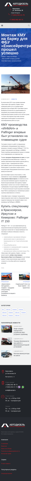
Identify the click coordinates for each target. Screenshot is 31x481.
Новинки (14, 309)
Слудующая (26, 281)
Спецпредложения (6, 473)
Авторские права (6, 453)
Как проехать (9, 376)
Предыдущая (5, 281)
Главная (3, 56)
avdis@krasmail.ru (10, 390)
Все (3, 309)
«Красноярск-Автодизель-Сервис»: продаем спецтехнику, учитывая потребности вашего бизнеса (8, 289)
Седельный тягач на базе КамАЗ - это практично (23, 286)
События (8, 309)
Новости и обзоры (12, 56)
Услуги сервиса (5, 463)
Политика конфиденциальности (10, 451)
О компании (4, 443)
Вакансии (4, 446)
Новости (14, 99)
